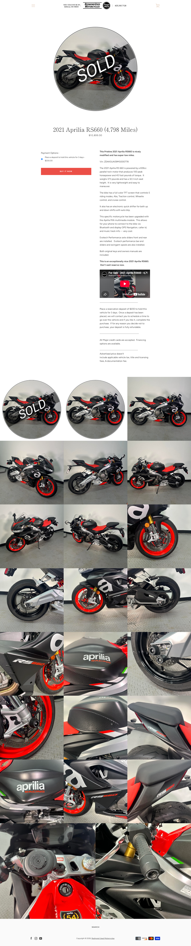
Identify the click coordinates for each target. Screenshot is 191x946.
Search (95, 927)
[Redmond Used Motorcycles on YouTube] (40, 938)
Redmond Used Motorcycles (103, 938)
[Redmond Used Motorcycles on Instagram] (36, 938)
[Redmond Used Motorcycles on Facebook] (31, 938)
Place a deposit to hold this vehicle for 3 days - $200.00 (65, 159)
